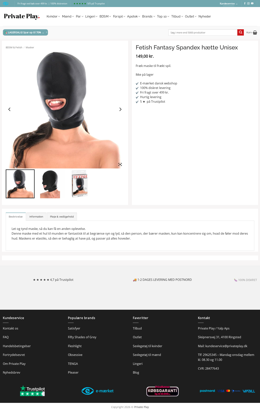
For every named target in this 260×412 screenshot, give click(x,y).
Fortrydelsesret (14, 355)
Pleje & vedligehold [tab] (62, 216)
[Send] (240, 32)
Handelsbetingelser (17, 346)
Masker (30, 47)
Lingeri (90, 16)
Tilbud (176, 16)
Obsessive (75, 355)
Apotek (132, 16)
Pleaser (73, 372)
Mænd (66, 16)
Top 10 (162, 16)
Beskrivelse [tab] (16, 216)
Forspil (118, 16)
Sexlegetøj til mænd (147, 355)
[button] (251, 32)
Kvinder (52, 16)
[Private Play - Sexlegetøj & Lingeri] (22, 17)
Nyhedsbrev (11, 372)
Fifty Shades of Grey (82, 337)
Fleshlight (75, 346)
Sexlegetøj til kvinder (147, 346)
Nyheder (205, 16)
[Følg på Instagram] (248, 3)
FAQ (6, 337)
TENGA (73, 364)
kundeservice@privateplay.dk (226, 346)
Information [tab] (36, 216)
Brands (147, 16)
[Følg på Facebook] (245, 3)
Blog (136, 372)
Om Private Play (14, 364)
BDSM (104, 16)
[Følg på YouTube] (252, 3)
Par (78, 16)
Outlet (189, 16)
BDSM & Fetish (14, 47)
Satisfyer (74, 328)
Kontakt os (10, 328)
